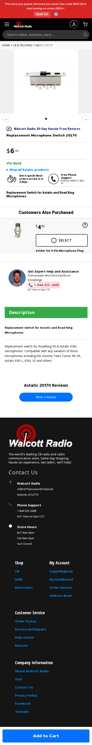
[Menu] (7, 24)
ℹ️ (56, 14)
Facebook (23, 703)
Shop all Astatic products (29, 170)
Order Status (25, 621)
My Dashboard (61, 579)
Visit (18, 679)
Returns (21, 645)
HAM (18, 579)
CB (17, 571)
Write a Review (46, 397)
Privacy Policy (26, 695)
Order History (60, 587)
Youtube (22, 711)
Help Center (24, 637)
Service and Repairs (30, 629)
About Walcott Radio (32, 671)
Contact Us (24, 687)
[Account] (74, 24)
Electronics (24, 587)
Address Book (60, 595)
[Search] (85, 34)
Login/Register (61, 571)
